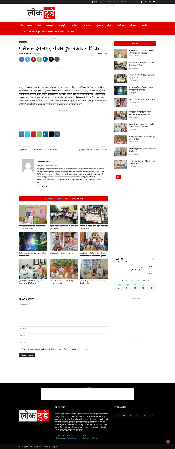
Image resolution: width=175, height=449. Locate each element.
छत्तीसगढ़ (75, 25)
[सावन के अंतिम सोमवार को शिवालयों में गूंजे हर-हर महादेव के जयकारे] (64, 269)
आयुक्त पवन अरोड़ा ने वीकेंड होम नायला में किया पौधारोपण (38, 150)
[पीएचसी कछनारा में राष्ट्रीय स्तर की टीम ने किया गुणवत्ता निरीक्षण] (64, 214)
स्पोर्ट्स (109, 25)
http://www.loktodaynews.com (47, 165)
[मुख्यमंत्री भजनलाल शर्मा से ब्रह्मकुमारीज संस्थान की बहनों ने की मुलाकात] (33, 269)
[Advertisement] (109, 13)
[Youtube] (154, 2)
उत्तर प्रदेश (62, 25)
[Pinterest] (137, 2)
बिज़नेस (144, 25)
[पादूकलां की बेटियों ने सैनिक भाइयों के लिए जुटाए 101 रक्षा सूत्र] (94, 214)
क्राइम (98, 25)
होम (22, 25)
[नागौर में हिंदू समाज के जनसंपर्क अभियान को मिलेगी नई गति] (94, 269)
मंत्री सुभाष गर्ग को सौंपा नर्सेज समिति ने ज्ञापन (93, 150)
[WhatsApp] (39, 59)
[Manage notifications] (168, 442)
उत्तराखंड (87, 25)
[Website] (150, 2)
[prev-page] (20, 288)
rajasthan (29, 38)
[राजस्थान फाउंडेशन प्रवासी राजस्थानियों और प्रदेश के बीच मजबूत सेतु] (33, 214)
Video (71, 31)
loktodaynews (26, 53)
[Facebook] (133, 2)
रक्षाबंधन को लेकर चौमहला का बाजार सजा (62, 253)
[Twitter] (145, 2)
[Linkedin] (45, 59)
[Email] (51, 59)
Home (21, 38)
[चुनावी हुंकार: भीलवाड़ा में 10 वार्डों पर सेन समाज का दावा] (120, 164)
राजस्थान (49, 25)
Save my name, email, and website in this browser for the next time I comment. (55, 349)
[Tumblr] (141, 2)
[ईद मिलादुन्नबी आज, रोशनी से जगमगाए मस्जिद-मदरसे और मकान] (33, 241)
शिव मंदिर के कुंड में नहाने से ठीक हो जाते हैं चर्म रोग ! (46, 31)
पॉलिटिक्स (120, 25)
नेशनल (29, 25)
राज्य (39, 25)
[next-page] (24, 288)
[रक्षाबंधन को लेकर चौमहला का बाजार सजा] (64, 241)
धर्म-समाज (133, 25)
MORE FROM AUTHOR (74, 199)
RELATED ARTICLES (53, 199)
